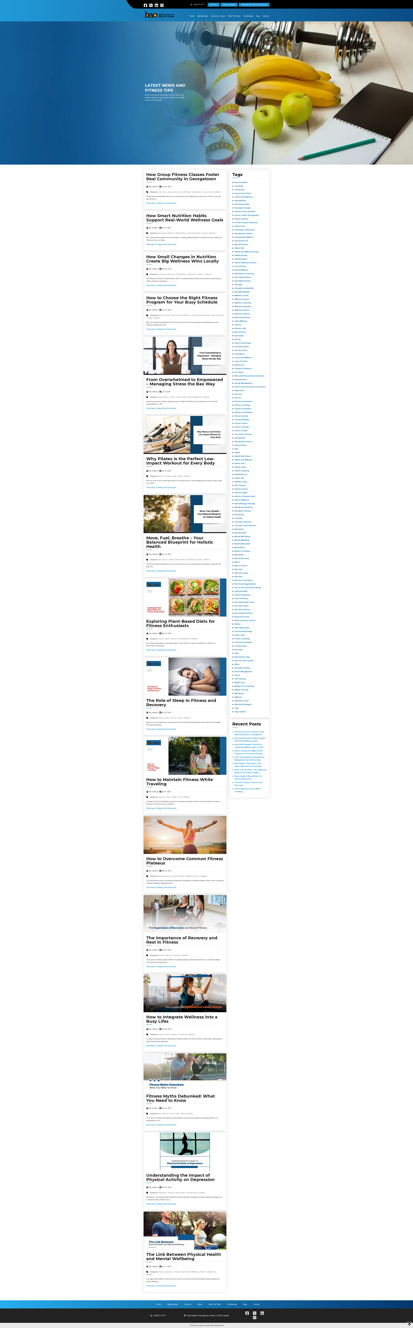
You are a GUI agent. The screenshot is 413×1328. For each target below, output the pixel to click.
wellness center (241, 296)
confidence (239, 354)
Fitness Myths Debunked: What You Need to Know (180, 1098)
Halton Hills (171, 274)
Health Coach (240, 467)
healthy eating (181, 233)
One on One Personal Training (247, 588)
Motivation (239, 555)
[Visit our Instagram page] (163, 6)
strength (238, 285)
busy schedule (164, 315)
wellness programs (242, 306)
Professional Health (243, 642)
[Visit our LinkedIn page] (157, 6)
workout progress (242, 314)
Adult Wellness (240, 321)
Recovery (174, 718)
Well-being (239, 693)
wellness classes (242, 299)
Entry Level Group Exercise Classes (249, 387)
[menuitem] (192, 16)
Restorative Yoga (242, 657)
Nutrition (205, 233)
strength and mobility (244, 288)
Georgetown (196, 192)
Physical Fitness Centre (244, 620)
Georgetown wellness (166, 233)
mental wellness (241, 270)
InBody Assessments (243, 507)
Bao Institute (163, 560)
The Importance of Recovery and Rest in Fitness (181, 940)
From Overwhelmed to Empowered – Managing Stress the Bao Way (184, 381)
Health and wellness (243, 460)
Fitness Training (241, 427)
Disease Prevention (243, 369)
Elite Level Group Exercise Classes (249, 376)
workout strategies (200, 876)
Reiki (236, 653)
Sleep (181, 718)
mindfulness (191, 560)
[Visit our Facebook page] (146, 6)
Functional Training (242, 434)
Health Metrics (240, 474)
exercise (161, 476)
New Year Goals (241, 573)
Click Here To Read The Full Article (161, 203)
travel (180, 797)
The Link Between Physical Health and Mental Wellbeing (183, 1256)
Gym (236, 449)
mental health (180, 1193)
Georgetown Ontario (243, 233)
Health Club (239, 463)
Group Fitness (208, 192)
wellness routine (217, 315)
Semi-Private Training (244, 661)
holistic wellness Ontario (245, 263)
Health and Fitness (242, 456)
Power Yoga (239, 635)
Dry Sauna (238, 372)
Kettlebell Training (242, 511)
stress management (195, 397)
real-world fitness (242, 281)
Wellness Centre (241, 701)
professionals (182, 1034)
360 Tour (213, 5)
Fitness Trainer (241, 423)
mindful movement (242, 544)
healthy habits (240, 259)
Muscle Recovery (241, 558)
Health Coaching (241, 471)
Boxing (237, 339)
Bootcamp (238, 336)
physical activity (191, 1193)
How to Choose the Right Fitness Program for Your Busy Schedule (182, 300)
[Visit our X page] (152, 6)
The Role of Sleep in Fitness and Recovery (181, 702)
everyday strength (242, 208)
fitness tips (239, 226)
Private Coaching (242, 639)
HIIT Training (239, 485)
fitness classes (241, 219)
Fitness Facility (241, 416)
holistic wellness (241, 500)
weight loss (211, 1272)
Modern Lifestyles (242, 551)
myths (183, 1114)
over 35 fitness (241, 599)
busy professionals (165, 876)
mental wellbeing (193, 1272)
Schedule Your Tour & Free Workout (254, 5)
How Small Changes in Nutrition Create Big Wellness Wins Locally (182, 259)
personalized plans (193, 233)
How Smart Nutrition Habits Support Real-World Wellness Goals (184, 217)
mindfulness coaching (244, 274)
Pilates (180, 476)
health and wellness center (246, 252)
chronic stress (241, 350)
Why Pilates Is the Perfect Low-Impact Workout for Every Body (180, 461)
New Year (238, 569)
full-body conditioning (244, 230)
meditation (239, 529)
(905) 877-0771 (199, 4)
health (174, 476)
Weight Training (241, 690)
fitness (149, 318)
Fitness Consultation (243, 412)
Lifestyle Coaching (242, 522)
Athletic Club (240, 328)
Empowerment (164, 397)
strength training (242, 668)
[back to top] (409, 1324)
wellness (217, 192)
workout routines (242, 317)
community (162, 192)
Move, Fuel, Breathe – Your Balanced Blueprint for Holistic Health (179, 542)
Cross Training (240, 361)
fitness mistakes (241, 420)
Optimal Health (240, 591)
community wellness (243, 197)
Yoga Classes (240, 712)
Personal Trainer (241, 606)
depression (163, 1193)
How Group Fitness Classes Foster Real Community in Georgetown (182, 176)
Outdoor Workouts (242, 595)
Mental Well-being (242, 536)
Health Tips (169, 955)
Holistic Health (181, 397)
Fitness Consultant (242, 409)
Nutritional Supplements (245, 584)
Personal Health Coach (244, 602)
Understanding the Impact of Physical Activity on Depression (180, 1177)
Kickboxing (239, 515)
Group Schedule (229, 5)
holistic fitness (241, 489)
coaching (162, 274)
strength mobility (242, 292)
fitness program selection (200, 315)
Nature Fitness (240, 566)
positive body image (243, 631)
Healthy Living (240, 482)
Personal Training (242, 609)
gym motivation (185, 192)
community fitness (242, 193)
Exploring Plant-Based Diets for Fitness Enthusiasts (180, 623)
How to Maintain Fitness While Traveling (179, 781)
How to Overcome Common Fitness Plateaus (184, 861)
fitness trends (240, 431)
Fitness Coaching (242, 405)
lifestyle (173, 1034)
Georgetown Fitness (243, 442)
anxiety (161, 1272)
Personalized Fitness (243, 613)
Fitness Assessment (243, 401)
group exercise (173, 192)
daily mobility (240, 201)
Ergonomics (239, 390)
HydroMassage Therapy (244, 504)
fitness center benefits (245, 212)
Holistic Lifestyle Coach (244, 496)
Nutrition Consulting (243, 580)
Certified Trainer (241, 347)
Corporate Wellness (243, 358)
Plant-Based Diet (184, 639)
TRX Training (240, 679)
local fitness (240, 266)
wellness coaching (242, 303)
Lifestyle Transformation (245, 526)
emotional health (241, 204)
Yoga (236, 708)
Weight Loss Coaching (244, 686)
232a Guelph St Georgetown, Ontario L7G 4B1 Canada (208, 1316)
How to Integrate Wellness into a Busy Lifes (181, 1019)
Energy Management (243, 383)
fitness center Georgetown (180, 315)
